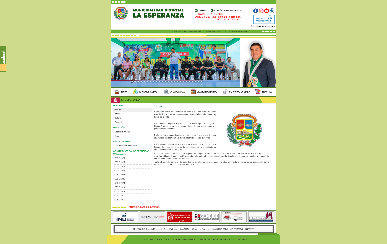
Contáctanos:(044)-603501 (227, 10)
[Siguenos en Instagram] (261, 10)
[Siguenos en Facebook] (256, 10)
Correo (203, 10)
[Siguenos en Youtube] (266, 10)
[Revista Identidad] (271, 10)
